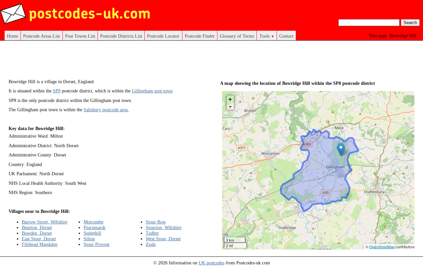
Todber (152, 233)
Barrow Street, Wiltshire (44, 221)
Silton (89, 238)
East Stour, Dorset (39, 238)
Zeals (151, 244)
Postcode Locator (163, 36)
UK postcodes (211, 262)
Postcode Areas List (41, 36)
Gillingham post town (152, 90)
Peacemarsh (94, 227)
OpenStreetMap (382, 246)
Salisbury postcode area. (106, 109)
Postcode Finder (200, 36)
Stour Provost (96, 244)
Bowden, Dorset (37, 233)
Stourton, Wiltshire (163, 227)
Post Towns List (80, 36)
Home (12, 36)
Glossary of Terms (237, 36)
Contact (286, 36)
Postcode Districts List (121, 36)
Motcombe (93, 221)
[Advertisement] (129, 62)
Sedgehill (92, 233)
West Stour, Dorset (163, 238)
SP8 (56, 90)
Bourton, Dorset (37, 227)
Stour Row (156, 221)
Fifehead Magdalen (40, 244)
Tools (266, 36)
